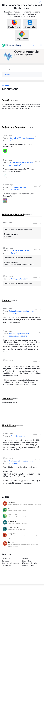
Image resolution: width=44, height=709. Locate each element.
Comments (7, 398)
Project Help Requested (13, 127)
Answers (6, 300)
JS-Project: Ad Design (19, 279)
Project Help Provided (13, 214)
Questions (7, 100)
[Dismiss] (40, 2)
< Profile (5, 86)
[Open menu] (40, 45)
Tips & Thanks (9, 425)
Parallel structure (18, 436)
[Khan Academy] (11, 45)
